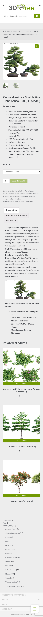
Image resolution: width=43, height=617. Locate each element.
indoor (7, 196)
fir (3, 196)
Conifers (15, 191)
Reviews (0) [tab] (11, 220)
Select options (21, 383)
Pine (18, 196)
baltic (17, 193)
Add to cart (18, 181)
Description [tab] (11, 210)
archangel (10, 193)
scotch (5, 199)
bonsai (22, 193)
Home (7, 32)
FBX (16, 201)
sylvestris (17, 199)
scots (11, 199)
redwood (32, 196)
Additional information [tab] (16, 215)
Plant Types (17, 32)
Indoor (28, 32)
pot (26, 196)
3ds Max (11, 201)
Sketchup (29, 201)
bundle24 (29, 193)
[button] (37, 46)
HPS (30, 614)
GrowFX (22, 201)
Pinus (22, 196)
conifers (36, 193)
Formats (6, 164)
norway (13, 196)
